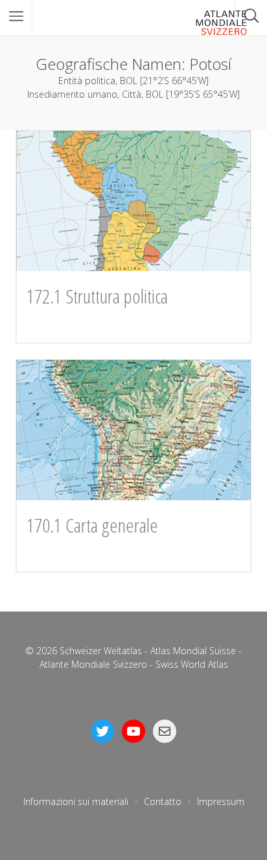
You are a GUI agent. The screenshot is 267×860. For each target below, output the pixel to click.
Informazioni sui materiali (75, 801)
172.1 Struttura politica (97, 296)
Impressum (220, 801)
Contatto (162, 801)
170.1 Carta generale (92, 525)
